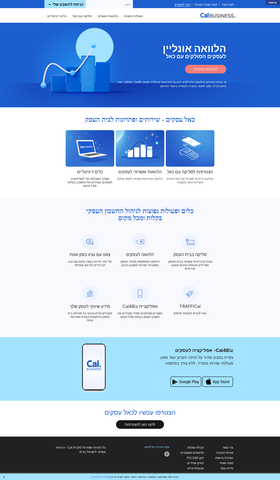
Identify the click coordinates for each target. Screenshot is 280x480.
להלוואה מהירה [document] (205, 69)
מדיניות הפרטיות (100, 476)
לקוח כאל (227, 4)
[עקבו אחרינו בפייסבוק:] (166, 454)
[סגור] (4, 477)
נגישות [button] (272, 2)
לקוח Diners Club (206, 4)
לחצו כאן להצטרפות (140, 424)
